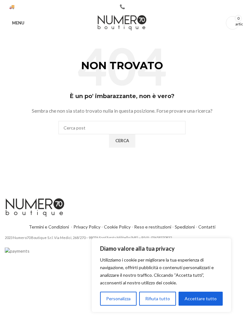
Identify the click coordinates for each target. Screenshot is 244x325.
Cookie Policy (117, 226)
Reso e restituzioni (152, 226)
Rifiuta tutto (157, 298)
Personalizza (118, 298)
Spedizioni (185, 226)
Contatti (206, 226)
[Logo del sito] (122, 22)
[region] (161, 275)
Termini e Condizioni (50, 226)
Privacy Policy (86, 226)
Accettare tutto (201, 298)
